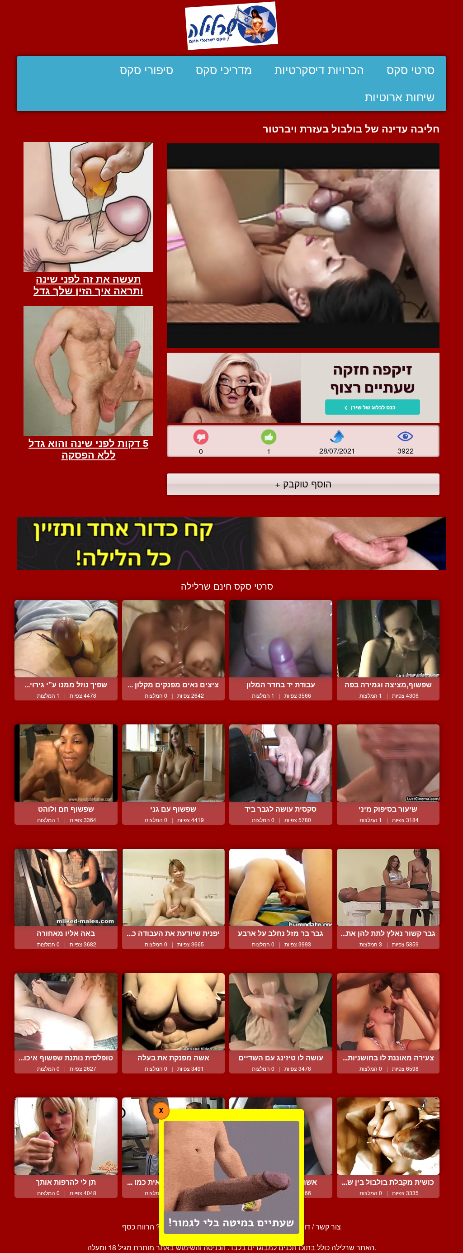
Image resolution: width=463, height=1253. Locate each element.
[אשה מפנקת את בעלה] (173, 1011)
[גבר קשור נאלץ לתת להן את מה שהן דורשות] (388, 887)
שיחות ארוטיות (400, 97)
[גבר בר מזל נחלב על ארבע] (280, 887)
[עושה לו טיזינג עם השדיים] (280, 1011)
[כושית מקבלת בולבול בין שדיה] (388, 1136)
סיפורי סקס (146, 70)
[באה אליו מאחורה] (66, 887)
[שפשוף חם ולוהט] (66, 763)
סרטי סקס (411, 70)
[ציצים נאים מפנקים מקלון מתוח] (173, 638)
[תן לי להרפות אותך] (66, 1136)
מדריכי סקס (224, 70)
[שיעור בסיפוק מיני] (388, 763)
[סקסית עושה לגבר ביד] (280, 763)
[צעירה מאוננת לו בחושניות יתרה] (388, 1011)
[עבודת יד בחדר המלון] (280, 638)
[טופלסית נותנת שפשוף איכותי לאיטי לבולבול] (66, 1011)
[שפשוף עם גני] (173, 763)
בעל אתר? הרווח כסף (155, 1226)
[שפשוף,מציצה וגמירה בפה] (388, 638)
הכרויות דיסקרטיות (319, 70)
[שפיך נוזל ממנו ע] (66, 638)
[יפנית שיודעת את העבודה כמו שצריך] (173, 887)
